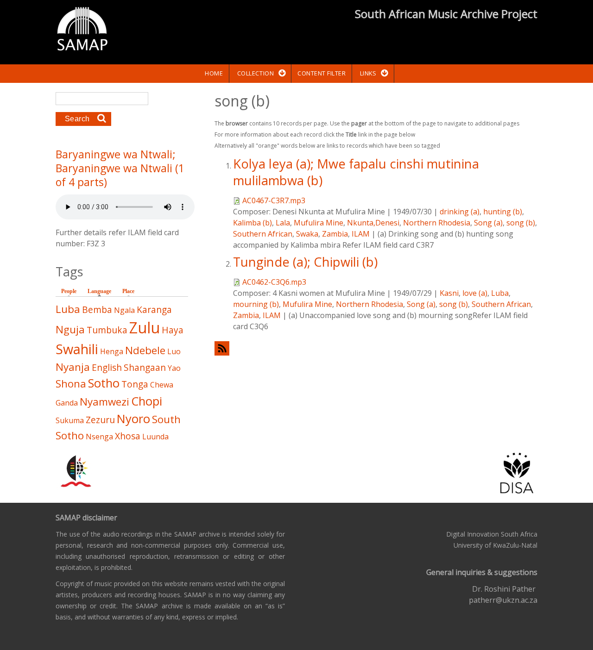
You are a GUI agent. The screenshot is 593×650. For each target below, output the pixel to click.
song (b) (520, 223)
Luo (174, 351)
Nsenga (99, 436)
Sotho (104, 383)
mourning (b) (256, 304)
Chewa (161, 385)
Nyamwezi (104, 401)
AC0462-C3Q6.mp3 (274, 282)
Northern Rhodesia (436, 223)
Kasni (449, 293)
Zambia (335, 234)
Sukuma (70, 420)
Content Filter (321, 73)
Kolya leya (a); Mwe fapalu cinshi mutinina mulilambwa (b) (356, 171)
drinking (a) (459, 211)
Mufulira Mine (318, 223)
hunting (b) (502, 211)
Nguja (70, 329)
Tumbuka (107, 330)
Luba (500, 293)
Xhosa (127, 436)
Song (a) (488, 223)
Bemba (97, 309)
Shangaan (145, 367)
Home (214, 73)
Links (368, 73)
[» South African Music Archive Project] (82, 30)
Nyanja (73, 367)
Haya (172, 330)
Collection (255, 73)
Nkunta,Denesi (373, 223)
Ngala (124, 310)
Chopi (146, 401)
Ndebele (145, 350)
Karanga (154, 309)
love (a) (474, 293)
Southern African (262, 234)
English (107, 367)
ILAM (361, 234)
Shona (71, 383)
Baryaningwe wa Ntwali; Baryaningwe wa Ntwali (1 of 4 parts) (120, 168)
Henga (111, 351)
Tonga (134, 384)
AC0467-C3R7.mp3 (273, 200)
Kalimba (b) (252, 223)
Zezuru (100, 419)
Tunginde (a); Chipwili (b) (305, 261)
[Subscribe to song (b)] (375, 348)
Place (128, 291)
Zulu (144, 328)
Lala (283, 223)
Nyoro (133, 419)
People (68, 291)
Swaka (307, 234)
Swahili (77, 349)
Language (102, 291)
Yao (174, 368)
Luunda (155, 436)
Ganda (67, 403)
